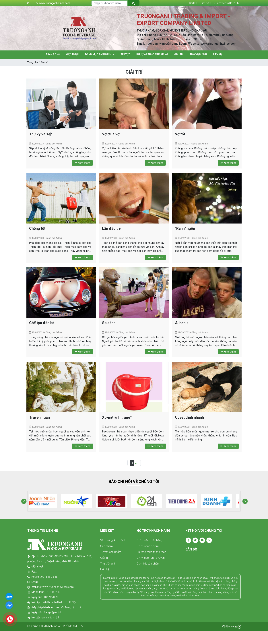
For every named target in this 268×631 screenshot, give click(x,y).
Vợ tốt (180, 134)
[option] (46, 501)
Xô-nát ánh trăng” (117, 417)
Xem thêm (83, 162)
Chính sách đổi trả (148, 546)
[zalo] (9, 596)
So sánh (109, 323)
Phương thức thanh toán (151, 552)
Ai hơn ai (182, 323)
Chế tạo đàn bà (41, 323)
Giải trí (44, 62)
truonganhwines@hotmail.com (166, 43)
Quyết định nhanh (189, 417)
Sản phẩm (106, 546)
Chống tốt (37, 228)
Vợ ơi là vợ (111, 134)
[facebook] (9, 605)
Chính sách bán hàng (149, 540)
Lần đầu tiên (112, 228)
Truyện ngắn (39, 417)
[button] (24, 501)
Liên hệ (104, 569)
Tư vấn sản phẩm (110, 552)
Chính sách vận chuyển (151, 557)
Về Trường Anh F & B (112, 540)
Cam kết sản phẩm (148, 563)
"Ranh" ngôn (185, 228)
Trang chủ (32, 62)
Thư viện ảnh (108, 563)
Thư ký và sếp (40, 134)
